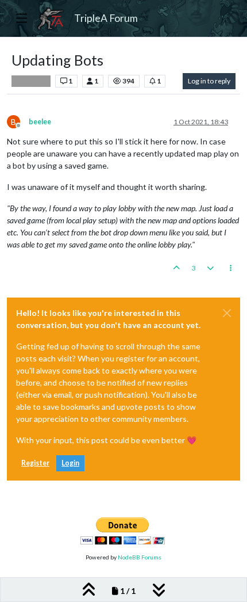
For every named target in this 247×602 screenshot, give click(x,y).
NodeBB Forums (139, 557)
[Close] (227, 313)
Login (70, 463)
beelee (40, 121)
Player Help (31, 81)
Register (35, 463)
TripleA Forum (106, 18)
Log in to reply (209, 81)
